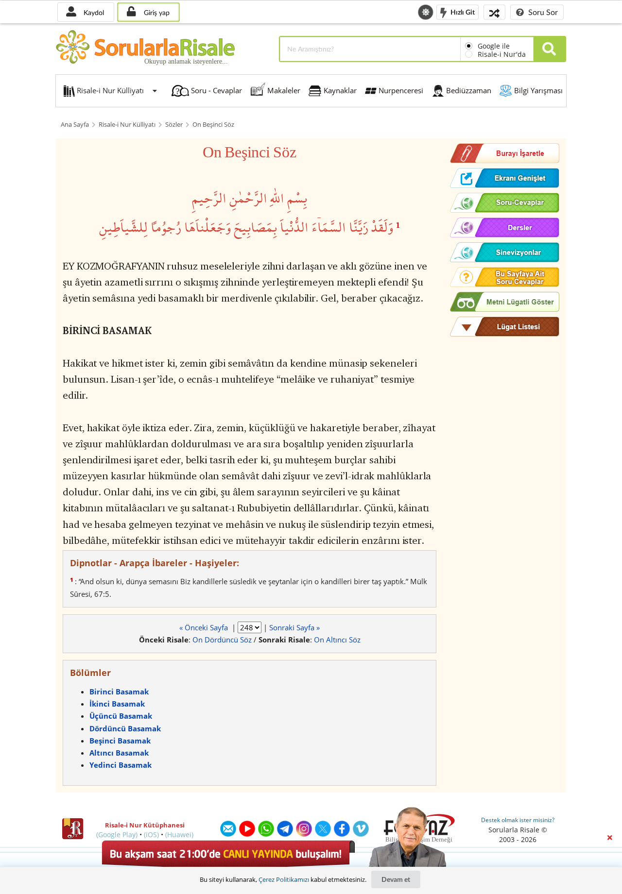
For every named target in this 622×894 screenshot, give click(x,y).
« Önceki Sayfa (204, 627)
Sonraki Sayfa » (294, 627)
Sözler (174, 124)
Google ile (494, 46)
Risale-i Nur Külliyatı (127, 124)
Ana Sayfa (75, 124)
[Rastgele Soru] (494, 11)
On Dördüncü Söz (222, 639)
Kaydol (93, 12)
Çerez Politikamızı (284, 879)
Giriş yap (156, 12)
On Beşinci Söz (213, 124)
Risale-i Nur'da (502, 54)
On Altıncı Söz (337, 639)
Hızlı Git (462, 11)
